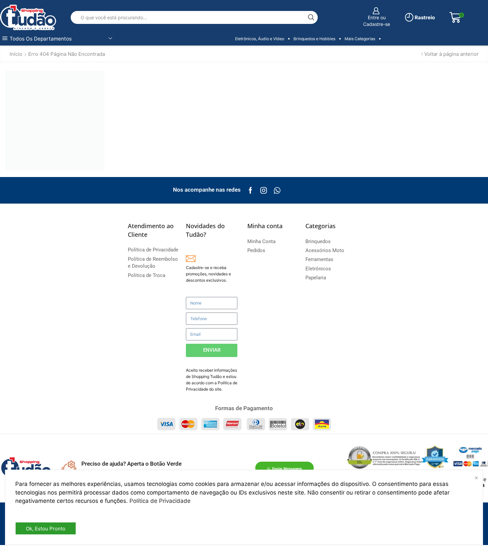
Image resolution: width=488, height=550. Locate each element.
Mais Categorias (360, 38)
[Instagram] (263, 190)
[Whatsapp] (277, 190)
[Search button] (311, 17)
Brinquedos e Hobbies (314, 38)
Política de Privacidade (160, 501)
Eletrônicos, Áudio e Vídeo (259, 38)
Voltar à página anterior (451, 54)
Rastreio (424, 17)
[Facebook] (250, 190)
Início (16, 54)
